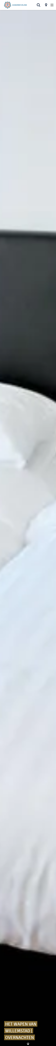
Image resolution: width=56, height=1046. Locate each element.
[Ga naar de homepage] (15, 5)
